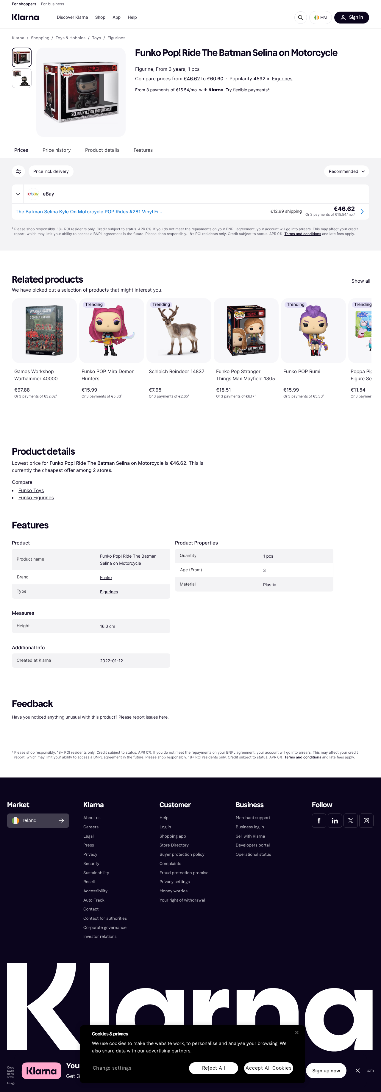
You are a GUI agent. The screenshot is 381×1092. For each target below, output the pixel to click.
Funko (106, 577)
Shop (100, 17)
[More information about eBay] (18, 194)
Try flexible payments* (248, 89)
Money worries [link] (174, 891)
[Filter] (18, 171)
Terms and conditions (302, 233)
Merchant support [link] (253, 817)
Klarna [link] (18, 38)
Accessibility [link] (95, 891)
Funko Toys (31, 490)
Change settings (112, 1068)
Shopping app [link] (173, 836)
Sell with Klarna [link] (250, 836)
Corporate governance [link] (105, 927)
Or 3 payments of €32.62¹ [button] (35, 396)
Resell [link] (89, 881)
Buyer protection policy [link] (182, 854)
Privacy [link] (90, 854)
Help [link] (164, 817)
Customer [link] (175, 805)
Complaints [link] (170, 863)
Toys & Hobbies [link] (70, 38)
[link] (319, 820)
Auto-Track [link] (93, 900)
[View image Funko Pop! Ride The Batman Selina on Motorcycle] (22, 57)
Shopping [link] (40, 38)
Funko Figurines (36, 497)
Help (132, 17)
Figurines (282, 79)
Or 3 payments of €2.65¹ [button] (169, 396)
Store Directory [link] (174, 845)
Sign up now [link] (326, 1071)
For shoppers (24, 4)
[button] (320, 17)
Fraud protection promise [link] (184, 872)
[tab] (21, 150)
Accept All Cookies (268, 1068)
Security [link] (91, 863)
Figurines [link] (116, 38)
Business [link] (250, 805)
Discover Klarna (72, 17)
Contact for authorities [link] (105, 918)
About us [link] (92, 817)
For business (52, 4)
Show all (361, 281)
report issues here (150, 716)
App (117, 17)
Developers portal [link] (253, 845)
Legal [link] (88, 836)
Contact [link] (91, 909)
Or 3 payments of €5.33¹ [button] (102, 396)
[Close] (296, 1032)
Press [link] (88, 845)
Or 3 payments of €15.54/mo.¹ (330, 214)
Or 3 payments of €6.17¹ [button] (236, 396)
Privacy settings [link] (175, 881)
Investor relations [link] (100, 936)
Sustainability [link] (96, 872)
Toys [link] (96, 38)
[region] (192, 1054)
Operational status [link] (253, 854)
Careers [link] (91, 827)
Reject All (213, 1068)
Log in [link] (165, 827)
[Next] (361, 348)
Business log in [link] (250, 827)
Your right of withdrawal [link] (182, 900)
